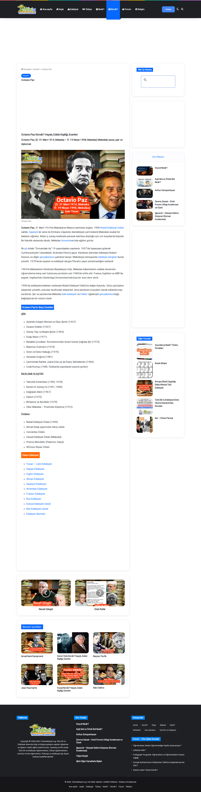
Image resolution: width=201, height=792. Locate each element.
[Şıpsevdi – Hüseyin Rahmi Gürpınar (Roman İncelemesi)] (145, 216)
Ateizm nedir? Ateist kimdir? (145, 770)
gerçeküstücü (47, 257)
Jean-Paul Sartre (29, 688)
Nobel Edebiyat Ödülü (112, 227)
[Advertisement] (100, 39)
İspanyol (33, 231)
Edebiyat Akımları (35, 513)
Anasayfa (27, 69)
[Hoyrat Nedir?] (145, 171)
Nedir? (101, 9)
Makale (163, 725)
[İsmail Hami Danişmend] (37, 642)
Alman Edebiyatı (35, 478)
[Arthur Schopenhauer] (145, 193)
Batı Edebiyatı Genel (37, 508)
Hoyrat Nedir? (161, 168)
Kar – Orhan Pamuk (164, 418)
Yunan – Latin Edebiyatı (39, 463)
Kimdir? (114, 9)
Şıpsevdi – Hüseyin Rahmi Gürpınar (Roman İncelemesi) (167, 216)
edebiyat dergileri (107, 257)
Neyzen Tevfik (99, 656)
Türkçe (88, 9)
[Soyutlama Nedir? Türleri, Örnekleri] (145, 352)
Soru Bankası (150, 730)
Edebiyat (74, 9)
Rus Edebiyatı (33, 498)
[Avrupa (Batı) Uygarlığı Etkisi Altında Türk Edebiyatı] (145, 388)
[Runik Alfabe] (145, 370)
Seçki (61, 9)
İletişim (140, 9)
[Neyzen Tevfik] (109, 642)
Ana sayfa (47, 9)
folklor (84, 294)
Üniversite (66, 240)
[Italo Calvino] (109, 674)
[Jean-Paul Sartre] (37, 674)
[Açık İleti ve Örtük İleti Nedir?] (145, 182)
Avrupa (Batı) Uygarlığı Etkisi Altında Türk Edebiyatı (165, 384)
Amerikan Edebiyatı (36, 488)
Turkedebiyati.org (79, 782)
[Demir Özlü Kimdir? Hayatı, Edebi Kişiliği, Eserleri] (73, 642)
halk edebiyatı (69, 294)
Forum (128, 9)
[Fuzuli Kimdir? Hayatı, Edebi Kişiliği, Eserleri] (73, 674)
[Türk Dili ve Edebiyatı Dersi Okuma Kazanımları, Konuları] (145, 406)
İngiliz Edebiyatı (35, 473)
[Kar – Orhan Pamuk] (145, 425)
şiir (26, 248)
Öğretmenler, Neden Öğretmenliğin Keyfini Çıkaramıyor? (157, 745)
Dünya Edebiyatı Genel (38, 503)
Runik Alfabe (161, 363)
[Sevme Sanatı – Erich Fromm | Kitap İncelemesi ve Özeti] (145, 204)
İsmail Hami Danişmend (32, 656)
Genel (135, 725)
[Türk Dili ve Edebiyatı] (27, 9)
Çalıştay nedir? (139, 750)
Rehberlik (137, 730)
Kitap (154, 725)
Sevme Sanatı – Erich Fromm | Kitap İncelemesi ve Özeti (166, 204)
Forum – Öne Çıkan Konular (146, 739)
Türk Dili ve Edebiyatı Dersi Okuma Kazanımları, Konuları (167, 403)
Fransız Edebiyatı (35, 493)
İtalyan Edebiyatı (35, 468)
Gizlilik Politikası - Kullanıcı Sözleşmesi (120, 782)
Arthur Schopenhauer (165, 190)
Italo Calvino (98, 688)
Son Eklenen (158, 157)
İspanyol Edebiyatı (36, 483)
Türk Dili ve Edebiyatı (168, 730)
